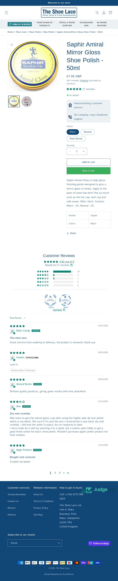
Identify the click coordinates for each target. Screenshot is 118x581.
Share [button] (73, 233)
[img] (17, 326)
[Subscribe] (58, 542)
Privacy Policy (41, 508)
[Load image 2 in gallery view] (26, 101)
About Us (38, 494)
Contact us (13, 501)
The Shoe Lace (63, 568)
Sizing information (17, 494)
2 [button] (55, 472)
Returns (12, 508)
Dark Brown (76, 138)
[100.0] (50, 300)
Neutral (88, 132)
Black (73, 132)
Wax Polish (49, 32)
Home (11, 32)
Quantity (71, 145)
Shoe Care (21, 32)
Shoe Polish (35, 32)
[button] (6, 12)
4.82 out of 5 (67, 261)
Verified (57, 310)
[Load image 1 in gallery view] (14, 101)
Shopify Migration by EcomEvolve (59, 574)
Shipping (84, 81)
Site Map (38, 515)
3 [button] (60, 472)
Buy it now (88, 171)
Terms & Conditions (44, 501)
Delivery (12, 515)
